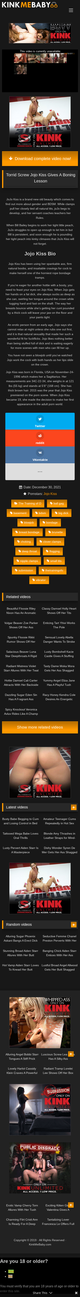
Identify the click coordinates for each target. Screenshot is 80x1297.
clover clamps (52, 541)
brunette (57, 532)
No (10, 1276)
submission (25, 570)
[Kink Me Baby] (33, 5)
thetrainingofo (54, 570)
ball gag (59, 503)
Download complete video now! (42, 158)
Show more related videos (40, 727)
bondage (52, 522)
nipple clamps (29, 561)
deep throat (29, 551)
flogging (54, 551)
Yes (11, 1271)
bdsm (42, 513)
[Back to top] (67, 1285)
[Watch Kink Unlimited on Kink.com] (40, 42)
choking (26, 541)
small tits (56, 561)
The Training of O (29, 503)
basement (20, 513)
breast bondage (29, 532)
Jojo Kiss (50, 494)
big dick (63, 513)
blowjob (29, 522)
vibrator (41, 580)
